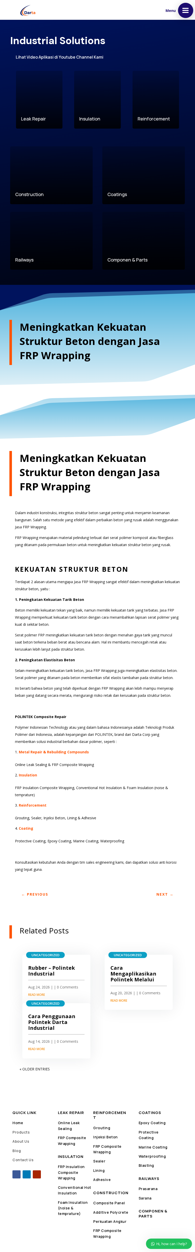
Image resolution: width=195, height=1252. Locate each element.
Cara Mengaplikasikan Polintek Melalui (133, 973)
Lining (99, 1170)
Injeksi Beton (105, 1137)
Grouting (101, 1127)
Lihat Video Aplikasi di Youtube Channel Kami (59, 57)
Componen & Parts (153, 1213)
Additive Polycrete (110, 1212)
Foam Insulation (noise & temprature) (73, 1208)
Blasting (146, 1165)
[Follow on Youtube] (37, 1174)
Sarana (145, 1198)
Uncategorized (45, 955)
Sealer (99, 1161)
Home (17, 1122)
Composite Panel (109, 1203)
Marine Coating (153, 1147)
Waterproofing (152, 1156)
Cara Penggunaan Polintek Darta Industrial (51, 1022)
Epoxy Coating (152, 1122)
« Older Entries (35, 1069)
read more (36, 995)
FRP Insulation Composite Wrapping (71, 1172)
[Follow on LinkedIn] (27, 1174)
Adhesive (102, 1179)
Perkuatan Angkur (109, 1221)
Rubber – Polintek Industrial (51, 970)
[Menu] (185, 10)
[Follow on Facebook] (16, 1174)
